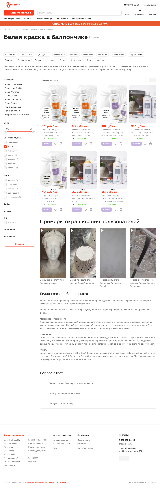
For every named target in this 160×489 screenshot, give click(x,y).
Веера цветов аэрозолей (17, 114)
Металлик (102, 54)
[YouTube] (126, 458)
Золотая (8, 60)
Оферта (153, 482)
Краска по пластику (37, 440)
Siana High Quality (13, 88)
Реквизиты (82, 443)
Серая (62, 60)
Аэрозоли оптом (85, 448)
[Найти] (119, 13)
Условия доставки (61, 443)
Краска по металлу (37, 443)
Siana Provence (12, 92)
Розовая (38, 60)
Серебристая (24, 60)
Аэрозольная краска (14, 435)
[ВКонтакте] (121, 458)
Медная (100, 60)
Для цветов (10, 54)
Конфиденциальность (137, 482)
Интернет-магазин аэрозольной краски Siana (46, 482)
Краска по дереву (36, 447)
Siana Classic (11, 96)
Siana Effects (11, 103)
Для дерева (43, 54)
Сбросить (19, 244)
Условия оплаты (60, 440)
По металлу (59, 54)
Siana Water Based (14, 84)
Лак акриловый (12, 111)
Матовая (74, 54)
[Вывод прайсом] (154, 80)
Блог (55, 448)
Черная (51, 60)
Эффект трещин (136, 54)
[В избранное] (55, 143)
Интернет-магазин (62, 435)
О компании (83, 435)
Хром (89, 60)
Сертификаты (83, 440)
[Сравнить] (61, 143)
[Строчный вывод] (151, 80)
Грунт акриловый (13, 107)
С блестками (118, 54)
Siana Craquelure (13, 99)
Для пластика (27, 54)
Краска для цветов (37, 451)
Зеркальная (76, 60)
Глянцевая (88, 54)
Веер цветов (9, 465)
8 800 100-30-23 (131, 5)
